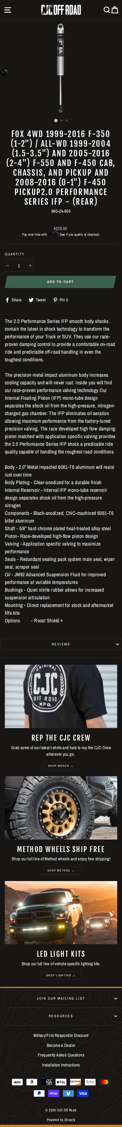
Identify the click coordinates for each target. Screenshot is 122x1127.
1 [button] (56, 120)
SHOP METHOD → (61, 870)
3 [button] (67, 120)
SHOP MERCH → (61, 766)
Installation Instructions (61, 1065)
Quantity (15, 254)
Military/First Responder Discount (61, 1035)
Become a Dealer (61, 1045)
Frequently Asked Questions (61, 1055)
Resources (61, 1016)
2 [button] (61, 120)
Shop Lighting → (61, 975)
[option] (61, 68)
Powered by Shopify (61, 1119)
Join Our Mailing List (61, 998)
